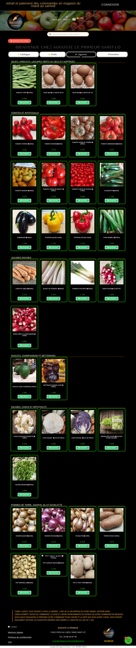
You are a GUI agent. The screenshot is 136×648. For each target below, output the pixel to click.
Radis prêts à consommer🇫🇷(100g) (24, 334)
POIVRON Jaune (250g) (53, 237)
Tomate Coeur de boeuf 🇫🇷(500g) (53, 189)
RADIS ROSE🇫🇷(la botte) (112, 288)
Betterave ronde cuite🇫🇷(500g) (53, 385)
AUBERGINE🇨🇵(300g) (24, 237)
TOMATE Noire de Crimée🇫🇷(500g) (82, 143)
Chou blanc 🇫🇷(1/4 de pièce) (53, 438)
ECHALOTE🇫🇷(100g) (82, 536)
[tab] (23, 54)
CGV (10, 642)
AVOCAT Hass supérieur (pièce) (24, 386)
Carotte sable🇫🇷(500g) (24, 288)
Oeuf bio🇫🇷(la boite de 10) (82, 92)
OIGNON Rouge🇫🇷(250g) (53, 536)
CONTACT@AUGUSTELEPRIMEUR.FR (68, 641)
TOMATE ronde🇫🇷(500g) (53, 144)
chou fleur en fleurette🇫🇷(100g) (24, 437)
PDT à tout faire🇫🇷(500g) (82, 582)
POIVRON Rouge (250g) (82, 237)
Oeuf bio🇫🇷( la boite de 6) (53, 92)
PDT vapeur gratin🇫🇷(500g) (53, 563)
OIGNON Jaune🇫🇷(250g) (24, 536)
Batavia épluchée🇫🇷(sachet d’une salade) (111, 437)
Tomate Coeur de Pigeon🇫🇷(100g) (82, 189)
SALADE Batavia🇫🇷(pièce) (24, 484)
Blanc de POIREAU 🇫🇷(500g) (53, 288)
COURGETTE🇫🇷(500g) (111, 190)
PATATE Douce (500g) (111, 536)
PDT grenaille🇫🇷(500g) (24, 582)
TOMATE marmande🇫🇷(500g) (111, 144)
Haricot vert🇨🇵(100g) (24, 92)
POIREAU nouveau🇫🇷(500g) (82, 288)
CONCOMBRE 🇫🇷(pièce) (111, 237)
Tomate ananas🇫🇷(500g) (24, 190)
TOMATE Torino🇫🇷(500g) (24, 144)
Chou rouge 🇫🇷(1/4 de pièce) (83, 438)
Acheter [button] (25, 102)
